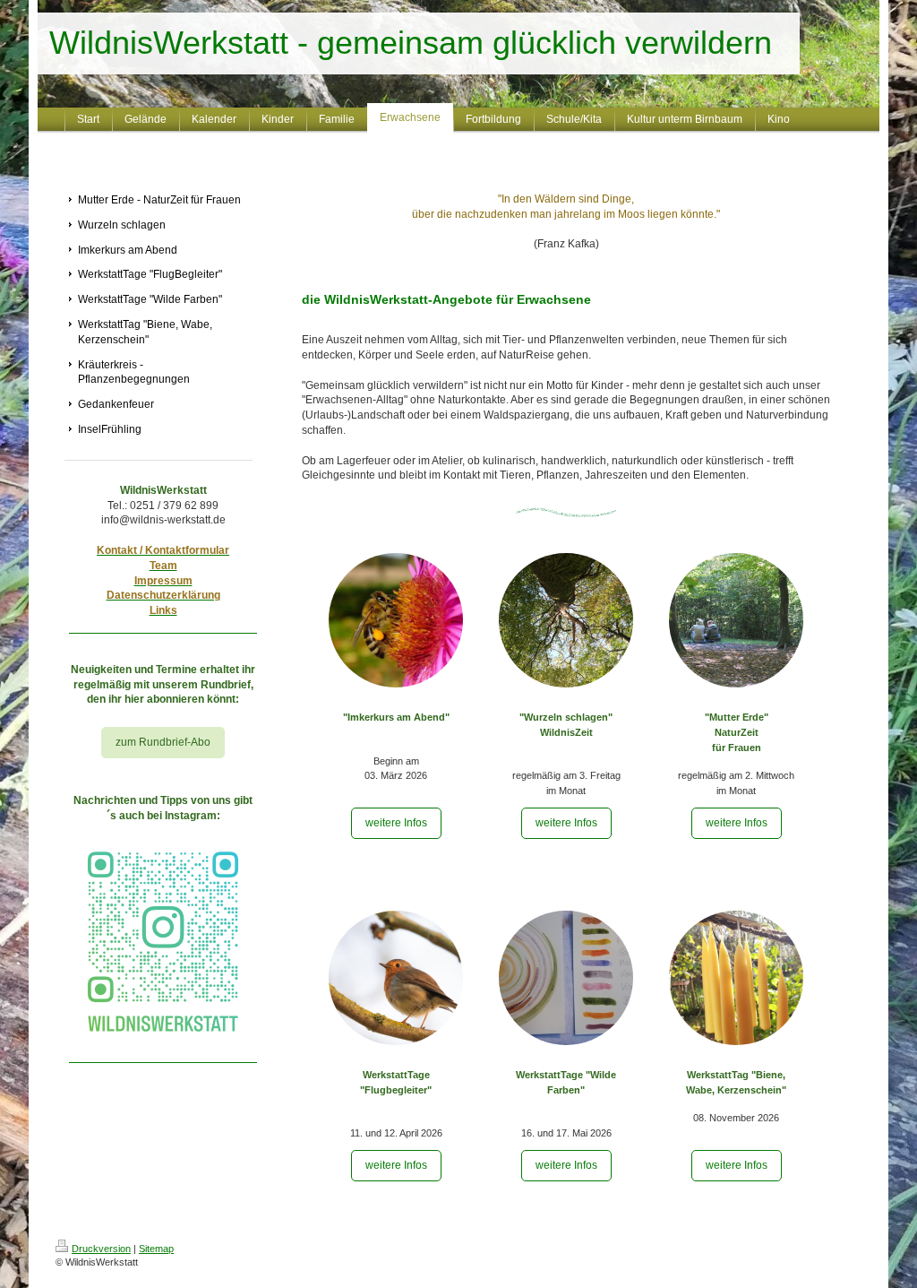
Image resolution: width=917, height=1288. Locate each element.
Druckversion (101, 1248)
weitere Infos (396, 823)
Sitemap (156, 1248)
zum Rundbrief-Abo (163, 742)
